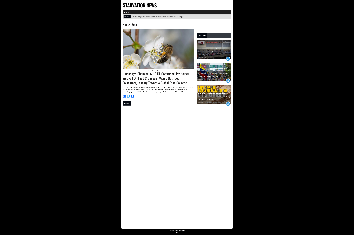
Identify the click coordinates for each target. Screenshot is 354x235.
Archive (126, 12)
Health (155, 70)
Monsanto (168, 70)
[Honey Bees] (140, 7)
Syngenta (176, 70)
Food (150, 70)
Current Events (143, 70)
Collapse (125, 70)
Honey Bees (161, 70)
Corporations (133, 70)
